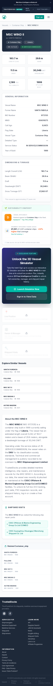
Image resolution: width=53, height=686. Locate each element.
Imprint (4, 655)
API (29, 623)
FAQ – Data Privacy (8, 668)
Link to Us (31, 641)
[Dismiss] (50, 2)
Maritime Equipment (9, 625)
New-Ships (28, 9)
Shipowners (6, 633)
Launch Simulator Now (28, 289)
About (4, 652)
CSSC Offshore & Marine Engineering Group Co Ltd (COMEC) (25, 524)
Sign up (39, 17)
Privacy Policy (7, 660)
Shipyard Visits (33, 636)
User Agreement (8, 666)
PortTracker (42, 9)
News (30, 631)
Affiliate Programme (35, 644)
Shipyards (5, 631)
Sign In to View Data (26, 296)
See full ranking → (17, 234)
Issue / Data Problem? (10, 671)
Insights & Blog (33, 633)
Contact (5, 657)
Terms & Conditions (9, 663)
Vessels (5, 25)
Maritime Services (8, 628)
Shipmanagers (7, 623)
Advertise (31, 639)
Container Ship (18, 25)
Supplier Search (33, 625)
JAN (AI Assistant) (34, 628)
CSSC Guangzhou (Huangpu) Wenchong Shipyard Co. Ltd (26, 532)
